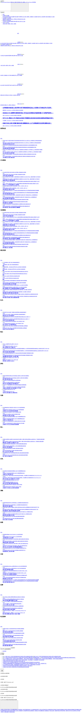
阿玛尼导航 (63, 710)
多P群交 (2, 75)
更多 (1, 138)
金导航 (43, 709)
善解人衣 (22, 709)
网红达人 (12, 19)
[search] (2, 12)
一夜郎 (66, 710)
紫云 (41, 709)
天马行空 (69, 710)
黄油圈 (12, 709)
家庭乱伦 (50, 16)
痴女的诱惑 (65, 709)
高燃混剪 (4, 19)
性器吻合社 (9, 709)
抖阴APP (46, 709)
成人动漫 (24, 16)
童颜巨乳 (32, 16)
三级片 (53, 16)
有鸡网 (13, 710)
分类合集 (10, 95)
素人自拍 (23, 19)
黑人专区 (17, 75)
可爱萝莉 (20, 16)
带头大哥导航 (77, 710)
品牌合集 (18, 95)
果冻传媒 (10, 710)
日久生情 (73, 710)
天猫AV (59, 710)
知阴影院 (50, 709)
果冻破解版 (2, 710)
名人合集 (23, 21)
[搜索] (20, 7)
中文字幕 (9, 75)
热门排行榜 (5, 16)
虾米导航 (53, 709)
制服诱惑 (13, 75)
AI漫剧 (8, 23)
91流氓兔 (5, 709)
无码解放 (5, 75)
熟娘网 (25, 710)
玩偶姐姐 (69, 709)
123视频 (19, 710)
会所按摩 (43, 16)
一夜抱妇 (36, 710)
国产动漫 (10, 85)
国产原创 (9, 16)
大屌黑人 (28, 16)
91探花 (46, 16)
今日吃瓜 (4, 21)
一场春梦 (56, 710)
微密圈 (15, 709)
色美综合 (28, 710)
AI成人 (4, 22)
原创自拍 (19, 19)
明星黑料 (12, 21)
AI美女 (11, 23)
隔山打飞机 (49, 710)
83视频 (1, 709)
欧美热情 (4, 651)
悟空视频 (25, 709)
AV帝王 (39, 710)
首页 (3, 14)
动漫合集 (20, 85)
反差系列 (8, 19)
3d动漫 (13, 85)
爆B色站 (6, 710)
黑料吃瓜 (4, 20)
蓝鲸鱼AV (29, 709)
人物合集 (14, 95)
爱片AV (38, 709)
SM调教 (20, 75)
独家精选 (35, 709)
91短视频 (4, 17)
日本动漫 (6, 85)
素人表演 (16, 710)
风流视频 (61, 709)
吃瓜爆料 (13, 16)
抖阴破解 (72, 709)
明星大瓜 (16, 19)
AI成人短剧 (5, 23)
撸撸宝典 (42, 710)
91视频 (4, 15)
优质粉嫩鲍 (76, 709)
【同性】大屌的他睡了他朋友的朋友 (7, 711)
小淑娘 (45, 710)
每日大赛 (19, 21)
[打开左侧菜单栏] (2, 1)
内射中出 (39, 16)
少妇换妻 (35, 16)
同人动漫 (16, 85)
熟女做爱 (17, 16)
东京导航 (18, 709)
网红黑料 (16, 21)
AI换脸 (14, 23)
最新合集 (2, 95)
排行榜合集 (6, 95)
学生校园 (8, 21)
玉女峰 (32, 709)
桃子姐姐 (57, 709)
